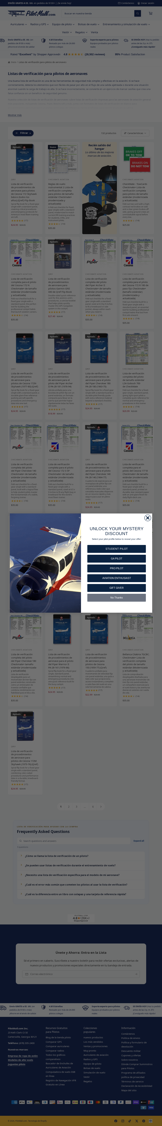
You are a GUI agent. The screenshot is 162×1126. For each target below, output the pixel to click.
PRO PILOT (116, 568)
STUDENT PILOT (117, 548)
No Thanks (116, 597)
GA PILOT (116, 558)
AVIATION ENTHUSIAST (116, 578)
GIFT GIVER (116, 588)
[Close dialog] (148, 518)
